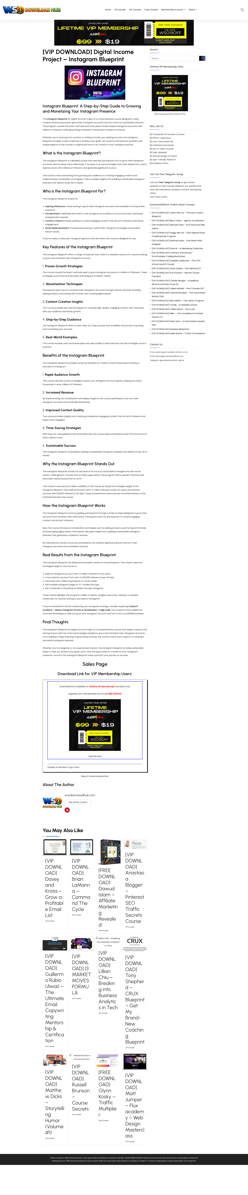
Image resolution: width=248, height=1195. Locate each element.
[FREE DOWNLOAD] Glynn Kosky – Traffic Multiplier (108, 1093)
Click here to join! (158, 196)
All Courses (120, 9)
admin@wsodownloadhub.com (170, 356)
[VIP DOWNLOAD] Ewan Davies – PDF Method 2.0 (176, 268)
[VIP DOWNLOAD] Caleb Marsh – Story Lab (173, 309)
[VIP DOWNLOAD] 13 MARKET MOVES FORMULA (81, 974)
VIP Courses (135, 9)
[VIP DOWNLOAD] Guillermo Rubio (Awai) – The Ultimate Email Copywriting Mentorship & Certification (54, 998)
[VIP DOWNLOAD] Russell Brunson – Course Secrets (81, 1087)
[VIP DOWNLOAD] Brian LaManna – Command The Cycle (81, 885)
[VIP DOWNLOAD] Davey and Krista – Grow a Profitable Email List (54, 888)
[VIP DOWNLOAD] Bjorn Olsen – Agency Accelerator (178, 220)
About (192, 9)
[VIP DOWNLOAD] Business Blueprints (170, 329)
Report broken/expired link (95, 776)
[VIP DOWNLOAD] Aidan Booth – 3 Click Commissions (178, 333)
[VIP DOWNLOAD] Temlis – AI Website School (174, 304)
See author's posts (78, 802)
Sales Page (95, 664)
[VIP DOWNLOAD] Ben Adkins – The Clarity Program (178, 300)
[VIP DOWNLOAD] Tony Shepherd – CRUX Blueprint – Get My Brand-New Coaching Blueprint (135, 999)
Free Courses (151, 9)
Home (108, 9)
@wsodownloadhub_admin (172, 360)
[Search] (202, 58)
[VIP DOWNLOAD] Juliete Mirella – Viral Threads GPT (178, 288)
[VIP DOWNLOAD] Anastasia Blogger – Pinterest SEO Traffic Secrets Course (134, 888)
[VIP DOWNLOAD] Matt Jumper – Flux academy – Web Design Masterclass (134, 1105)
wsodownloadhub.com (80, 795)
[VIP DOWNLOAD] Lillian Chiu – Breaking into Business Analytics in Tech (108, 980)
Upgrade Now (95, 756)
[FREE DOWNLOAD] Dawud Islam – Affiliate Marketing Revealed (108, 897)
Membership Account (172, 9)
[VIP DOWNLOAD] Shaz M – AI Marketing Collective (177, 248)
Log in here (73, 767)
